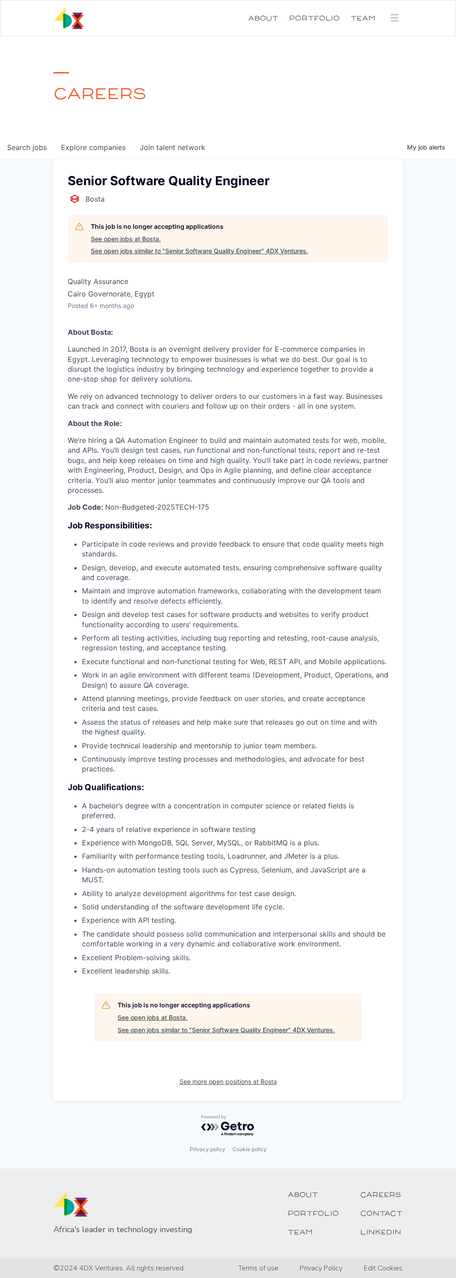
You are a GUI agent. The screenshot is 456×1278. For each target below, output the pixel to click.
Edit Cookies (383, 1268)
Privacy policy (207, 1149)
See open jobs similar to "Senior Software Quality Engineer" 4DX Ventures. (199, 251)
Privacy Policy (321, 1268)
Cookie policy (249, 1149)
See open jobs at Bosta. (126, 239)
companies (93, 147)
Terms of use (258, 1268)
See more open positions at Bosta (228, 1081)
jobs (27, 147)
